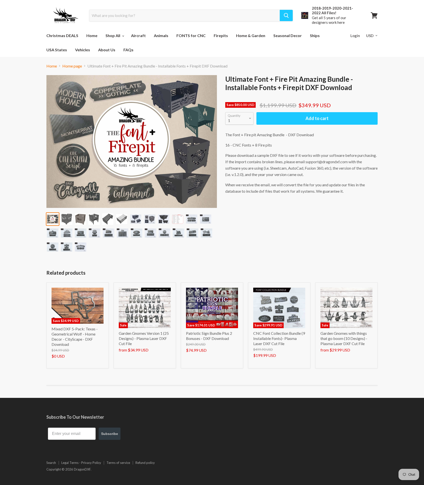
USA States (56, 49)
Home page (72, 66)
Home (91, 35)
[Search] (286, 15)
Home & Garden (250, 35)
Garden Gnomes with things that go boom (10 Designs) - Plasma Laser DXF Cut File (343, 338)
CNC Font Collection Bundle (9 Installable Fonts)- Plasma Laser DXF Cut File (279, 338)
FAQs (128, 49)
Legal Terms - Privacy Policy (81, 463)
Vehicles (82, 49)
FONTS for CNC (191, 35)
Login (355, 35)
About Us (106, 49)
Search (51, 463)
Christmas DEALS (62, 35)
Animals (161, 35)
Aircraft (138, 35)
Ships (315, 35)
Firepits (221, 35)
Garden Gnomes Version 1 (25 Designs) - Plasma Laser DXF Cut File (144, 338)
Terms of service (118, 463)
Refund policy (145, 463)
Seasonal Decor (287, 35)
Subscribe (109, 434)
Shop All (113, 35)
